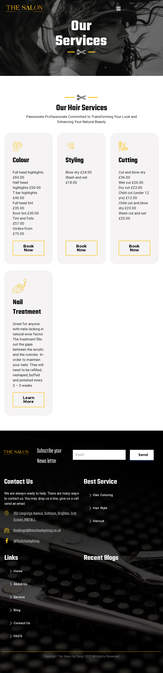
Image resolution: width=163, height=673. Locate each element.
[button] (118, 9)
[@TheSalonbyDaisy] (6, 540)
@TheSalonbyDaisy (26, 541)
